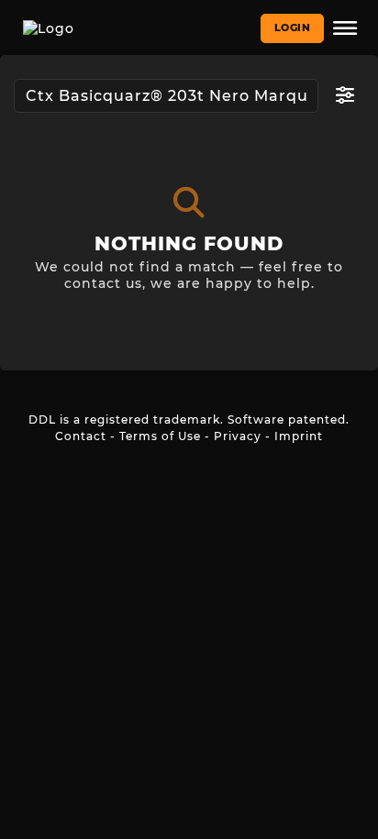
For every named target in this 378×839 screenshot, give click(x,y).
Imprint (298, 436)
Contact (80, 436)
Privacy (237, 436)
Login (292, 27)
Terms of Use (160, 436)
